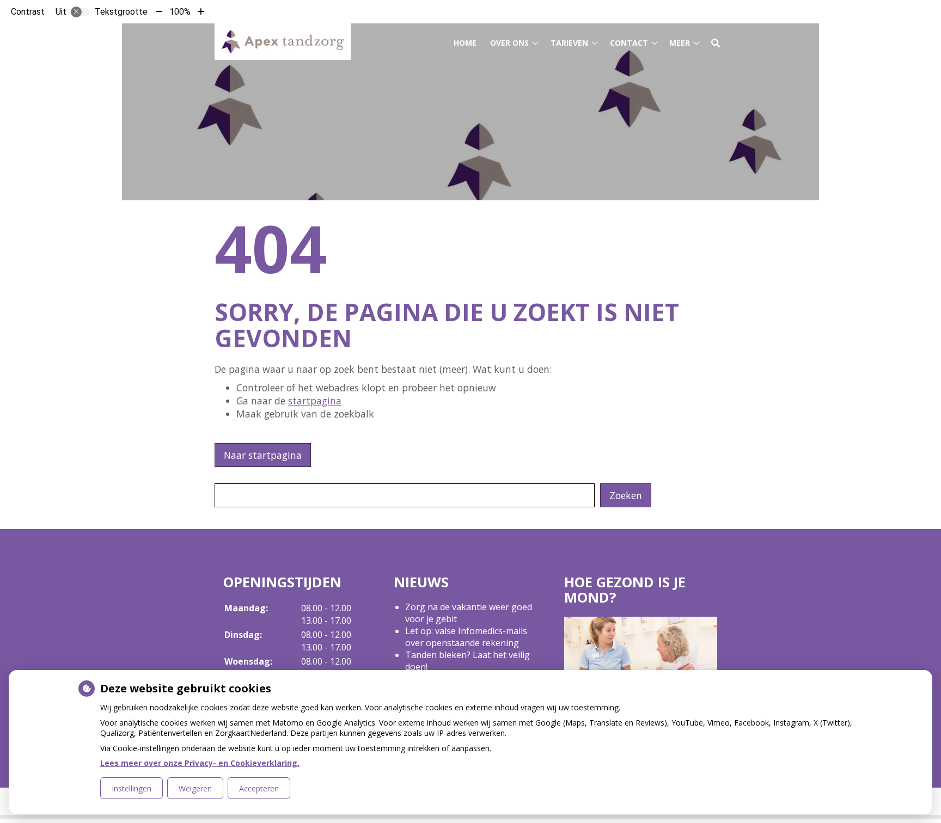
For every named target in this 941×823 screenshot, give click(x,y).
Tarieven (569, 43)
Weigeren (195, 788)
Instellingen (131, 788)
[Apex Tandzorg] (283, 41)
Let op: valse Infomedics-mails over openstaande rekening (466, 637)
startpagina (314, 400)
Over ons (509, 43)
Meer (679, 43)
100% (180, 12)
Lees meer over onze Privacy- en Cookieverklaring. (200, 763)
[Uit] (80, 12)
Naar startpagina (263, 455)
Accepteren (259, 788)
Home (465, 43)
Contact (629, 43)
